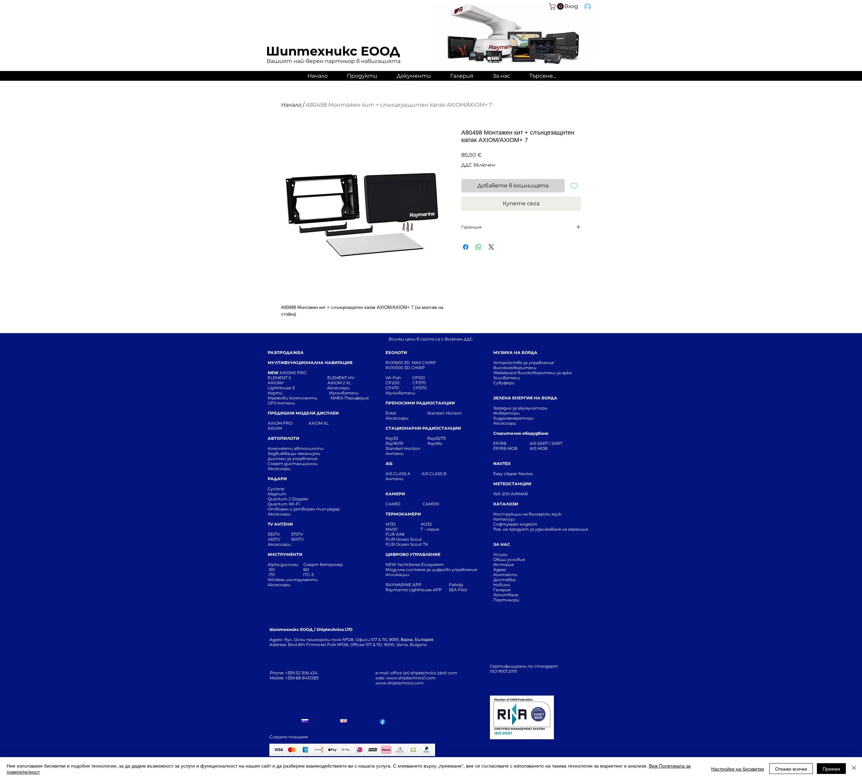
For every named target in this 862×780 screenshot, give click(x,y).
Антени (394, 453)
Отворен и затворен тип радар (304, 508)
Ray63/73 (436, 438)
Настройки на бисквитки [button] (737, 768)
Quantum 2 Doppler (288, 498)
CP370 (419, 382)
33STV (274, 534)
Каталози (504, 519)
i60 (306, 569)
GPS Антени (282, 402)
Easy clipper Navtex (513, 473)
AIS (389, 463)
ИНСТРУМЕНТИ (285, 554)
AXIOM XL (311, 423)
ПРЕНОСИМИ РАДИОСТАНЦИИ (420, 402)
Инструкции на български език (539, 514)
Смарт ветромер (322, 564)
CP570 (420, 387)
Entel (391, 413)
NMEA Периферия (350, 397)
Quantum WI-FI (284, 503)
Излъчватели (400, 392)
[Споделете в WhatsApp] (478, 247)
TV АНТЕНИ (280, 524)
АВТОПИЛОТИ (283, 438)
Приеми (831, 768)
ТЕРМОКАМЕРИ (403, 514)
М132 (391, 524)
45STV (274, 539)
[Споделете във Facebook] (466, 247)
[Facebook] (382, 721)
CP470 (399, 387)
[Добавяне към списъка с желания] (574, 185)
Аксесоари (338, 387)
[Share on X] (491, 247)
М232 (426, 524)
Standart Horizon (444, 413)
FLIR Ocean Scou (403, 539)
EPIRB (501, 443)
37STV (297, 534)
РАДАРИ (277, 478)
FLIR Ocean (397, 544)
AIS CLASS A (398, 473)
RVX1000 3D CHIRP (405, 367)
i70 (272, 574)
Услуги (500, 554)
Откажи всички (791, 768)
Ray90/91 (394, 443)
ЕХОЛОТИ (396, 352)
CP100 (420, 377)
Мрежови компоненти (293, 397)
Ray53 (394, 438)
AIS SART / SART (546, 443)
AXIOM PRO (280, 423)
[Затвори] (854, 769)
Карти (275, 392)
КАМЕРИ (395, 493)
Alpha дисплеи (283, 564)
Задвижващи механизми (294, 453)
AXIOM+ (298, 382)
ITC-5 (308, 574)
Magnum (277, 493)
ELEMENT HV (341, 377)
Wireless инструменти (293, 579)
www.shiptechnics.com (399, 682)
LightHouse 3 (297, 387)
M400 (391, 529)
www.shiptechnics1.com (411, 677)
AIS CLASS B (434, 473)
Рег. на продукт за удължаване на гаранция (540, 529)
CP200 (398, 382)
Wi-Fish (399, 377)
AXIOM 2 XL (340, 382)
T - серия (431, 529)
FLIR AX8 (395, 534)
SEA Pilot (458, 589)
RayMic (435, 443)
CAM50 (404, 503)
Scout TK (419, 544)
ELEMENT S (280, 377)
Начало (291, 105)
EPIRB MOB (505, 448)
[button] (557, 6)
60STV (297, 539)
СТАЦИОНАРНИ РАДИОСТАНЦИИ (423, 428)
